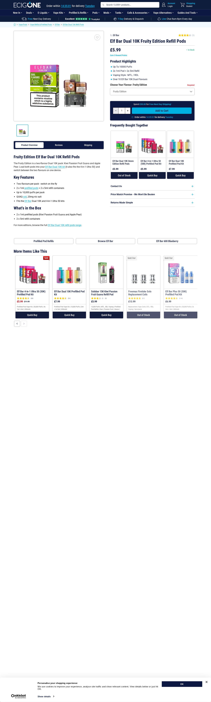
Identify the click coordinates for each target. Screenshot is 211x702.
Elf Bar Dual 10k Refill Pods (73, 25)
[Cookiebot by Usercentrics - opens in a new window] (18, 696)
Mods (106, 12)
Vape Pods (23, 25)
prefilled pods (31, 188)
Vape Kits (58, 12)
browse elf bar (105, 241)
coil (25, 196)
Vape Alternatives (162, 12)
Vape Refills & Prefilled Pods (41, 25)
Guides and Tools (187, 12)
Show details (44, 696)
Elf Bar (57, 25)
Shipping (88, 145)
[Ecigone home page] (27, 5)
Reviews (59, 145)
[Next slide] (24, 324)
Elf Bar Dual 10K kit (55, 166)
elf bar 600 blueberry (167, 241)
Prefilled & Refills (77, 12)
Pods (95, 12)
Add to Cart (161, 110)
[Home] (15, 24)
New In (16, 12)
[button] (152, 175)
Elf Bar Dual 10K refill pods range (64, 225)
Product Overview (29, 145)
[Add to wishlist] (97, 37)
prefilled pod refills (44, 241)
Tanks (118, 12)
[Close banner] (207, 682)
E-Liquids (42, 12)
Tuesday (90, 6)
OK (182, 684)
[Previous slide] (17, 324)
